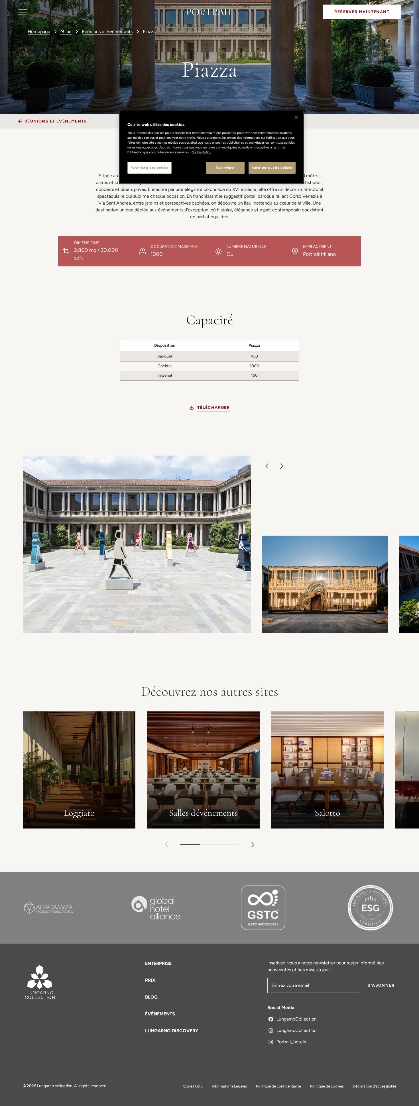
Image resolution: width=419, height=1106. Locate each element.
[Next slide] (281, 466)
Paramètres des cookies (149, 168)
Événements (160, 1014)
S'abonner (381, 985)
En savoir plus (79, 824)
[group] (206, 547)
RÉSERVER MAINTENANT (361, 11)
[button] (252, 844)
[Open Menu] (23, 12)
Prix (150, 980)
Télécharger (213, 407)
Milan (66, 31)
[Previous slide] (266, 466)
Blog (151, 997)
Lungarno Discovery (171, 1030)
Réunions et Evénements (107, 31)
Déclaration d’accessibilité (374, 1086)
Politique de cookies (327, 1086)
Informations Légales (229, 1086)
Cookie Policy (201, 152)
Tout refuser (225, 168)
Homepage (39, 31)
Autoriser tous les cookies (272, 168)
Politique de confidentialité (278, 1086)
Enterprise (158, 963)
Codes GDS (193, 1086)
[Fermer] (296, 117)
